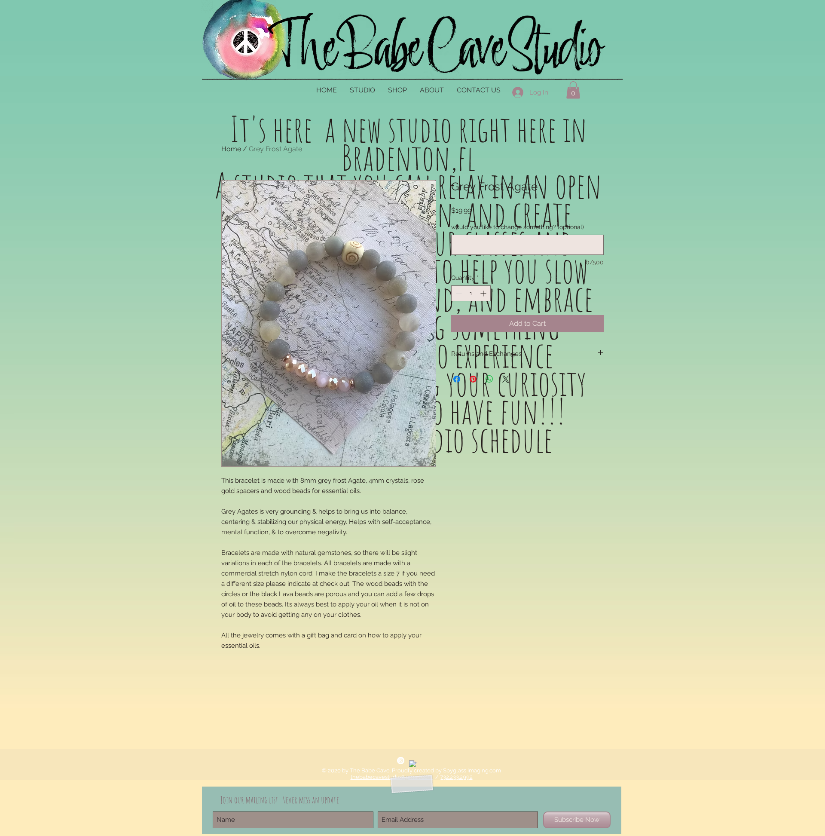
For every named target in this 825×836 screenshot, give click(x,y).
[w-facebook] (412, 764)
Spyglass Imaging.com (472, 770)
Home (231, 149)
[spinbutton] (471, 293)
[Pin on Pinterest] (473, 379)
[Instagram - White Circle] (400, 760)
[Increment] (484, 293)
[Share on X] (506, 379)
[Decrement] (457, 293)
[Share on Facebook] (457, 379)
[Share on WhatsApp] (489, 379)
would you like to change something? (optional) (517, 227)
